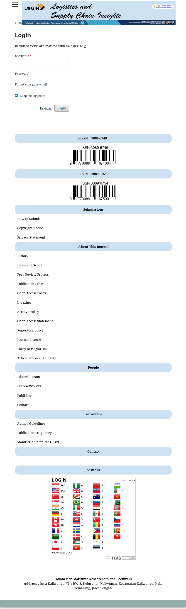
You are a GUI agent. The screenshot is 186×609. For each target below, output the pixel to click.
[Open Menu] (15, 4)
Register (45, 108)
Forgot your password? (31, 84)
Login (62, 108)
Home (20, 23)
